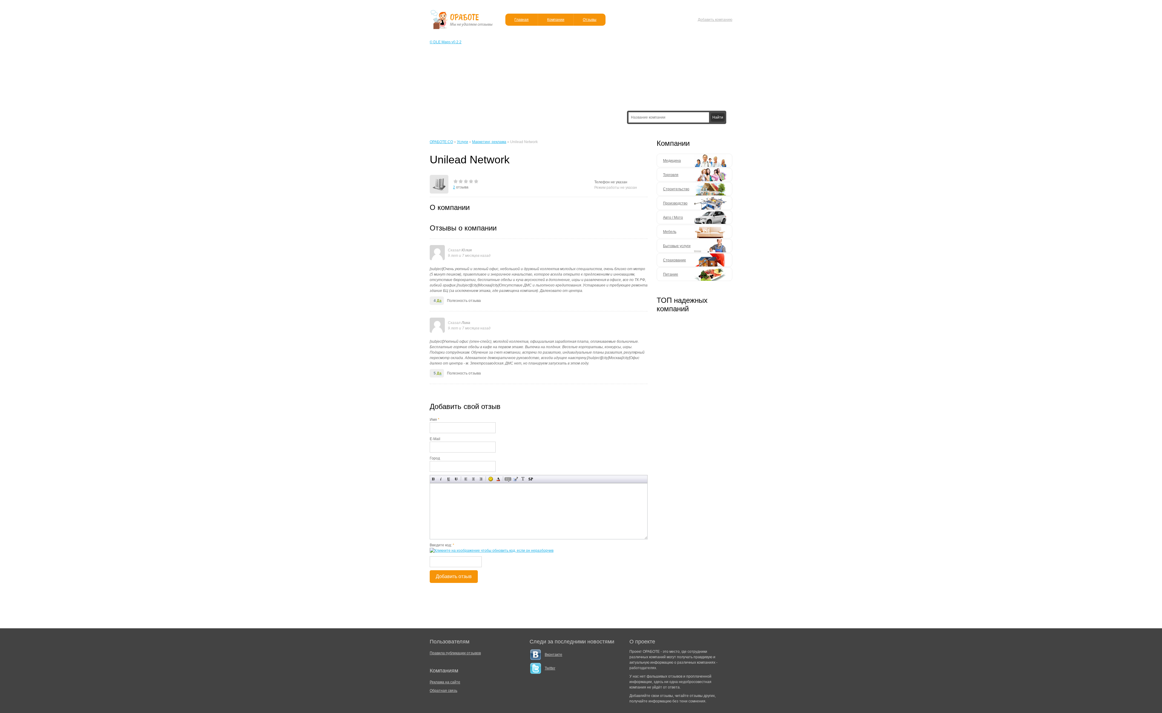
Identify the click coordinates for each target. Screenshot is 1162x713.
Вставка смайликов (490, 479)
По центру (473, 479)
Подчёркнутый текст (448, 479)
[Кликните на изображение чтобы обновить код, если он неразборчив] (491, 550)
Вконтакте (553, 654)
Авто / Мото (673, 217)
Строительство (676, 189)
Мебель (669, 232)
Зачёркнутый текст (456, 479)
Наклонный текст (441, 479)
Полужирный (433, 479)
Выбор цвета (498, 479)
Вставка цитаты (515, 479)
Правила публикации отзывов (455, 653)
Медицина (672, 161)
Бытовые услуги (677, 246)
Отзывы (589, 20)
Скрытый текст (507, 479)
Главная (521, 20)
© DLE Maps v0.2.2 (445, 42)
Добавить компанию (715, 20)
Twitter (550, 668)
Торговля (670, 175)
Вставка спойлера (530, 479)
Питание (670, 274)
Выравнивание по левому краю (465, 479)
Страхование (674, 260)
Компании (555, 20)
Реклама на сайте (445, 682)
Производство (675, 203)
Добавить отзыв (454, 576)
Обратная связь (443, 690)
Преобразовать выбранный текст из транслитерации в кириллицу (523, 479)
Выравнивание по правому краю (481, 479)
